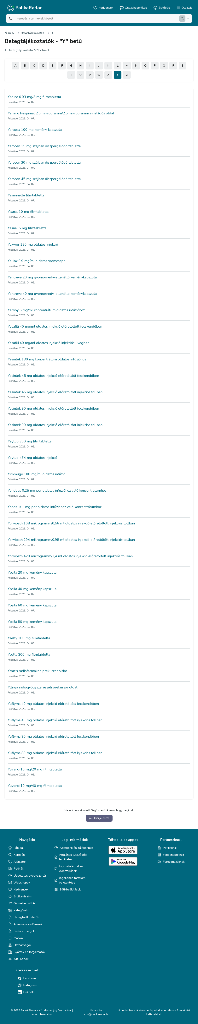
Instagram (30, 985)
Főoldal (9, 33)
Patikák (19, 869)
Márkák (18, 938)
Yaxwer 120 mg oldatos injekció (33, 244)
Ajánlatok (20, 862)
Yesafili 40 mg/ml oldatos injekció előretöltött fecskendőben (55, 326)
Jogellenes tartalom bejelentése (72, 880)
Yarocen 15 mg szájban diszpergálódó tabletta (44, 146)
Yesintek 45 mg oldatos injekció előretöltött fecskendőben (53, 375)
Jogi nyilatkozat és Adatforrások (71, 868)
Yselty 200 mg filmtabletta (29, 654)
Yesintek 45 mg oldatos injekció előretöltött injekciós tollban (55, 392)
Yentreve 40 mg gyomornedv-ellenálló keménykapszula (52, 293)
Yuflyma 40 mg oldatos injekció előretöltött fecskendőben (53, 703)
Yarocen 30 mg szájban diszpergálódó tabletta (44, 162)
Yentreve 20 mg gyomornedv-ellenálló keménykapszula (52, 277)
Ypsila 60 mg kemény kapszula (32, 605)
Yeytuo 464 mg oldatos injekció (32, 457)
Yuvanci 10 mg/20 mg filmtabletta (35, 769)
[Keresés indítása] (182, 18)
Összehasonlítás (25, 903)
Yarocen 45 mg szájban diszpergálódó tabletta (44, 179)
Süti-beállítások (70, 889)
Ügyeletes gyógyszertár (30, 875)
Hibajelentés (101, 818)
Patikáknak (170, 848)
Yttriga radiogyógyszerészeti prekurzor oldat (42, 687)
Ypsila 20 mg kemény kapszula (32, 572)
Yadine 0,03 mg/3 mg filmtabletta (34, 97)
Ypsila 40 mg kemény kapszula (32, 589)
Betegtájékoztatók (32, 33)
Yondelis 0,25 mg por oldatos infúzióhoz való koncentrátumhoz (57, 490)
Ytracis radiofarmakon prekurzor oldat (37, 671)
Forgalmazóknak (174, 862)
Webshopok (22, 882)
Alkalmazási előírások (28, 924)
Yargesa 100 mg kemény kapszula (35, 129)
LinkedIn (28, 992)
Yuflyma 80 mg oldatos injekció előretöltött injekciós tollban (55, 753)
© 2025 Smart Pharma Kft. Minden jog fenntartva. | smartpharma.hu (42, 1012)
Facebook (29, 978)
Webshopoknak (173, 855)
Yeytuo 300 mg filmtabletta (29, 441)
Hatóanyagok (23, 945)
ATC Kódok (21, 959)
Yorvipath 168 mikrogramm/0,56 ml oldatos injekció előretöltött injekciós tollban (71, 523)
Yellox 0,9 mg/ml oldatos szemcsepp (37, 261)
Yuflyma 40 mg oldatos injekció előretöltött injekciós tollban (55, 720)
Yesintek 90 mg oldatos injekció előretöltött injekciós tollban (55, 425)
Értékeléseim (23, 896)
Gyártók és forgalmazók (29, 952)
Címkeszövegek (24, 931)
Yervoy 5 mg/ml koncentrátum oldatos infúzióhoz (46, 310)
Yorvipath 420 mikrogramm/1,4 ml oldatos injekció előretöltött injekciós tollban (70, 556)
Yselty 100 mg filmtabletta (29, 638)
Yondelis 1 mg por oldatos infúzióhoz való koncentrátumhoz (55, 507)
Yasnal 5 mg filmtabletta (27, 228)
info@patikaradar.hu (96, 1014)
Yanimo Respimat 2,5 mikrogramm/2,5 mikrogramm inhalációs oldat (61, 113)
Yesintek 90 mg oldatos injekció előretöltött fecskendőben (53, 408)
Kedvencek (21, 889)
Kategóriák (21, 910)
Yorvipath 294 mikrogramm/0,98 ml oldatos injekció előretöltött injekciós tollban (71, 539)
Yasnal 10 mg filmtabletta (28, 211)
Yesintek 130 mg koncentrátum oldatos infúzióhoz (47, 359)
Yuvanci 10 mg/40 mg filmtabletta (35, 785)
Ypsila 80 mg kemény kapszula (32, 621)
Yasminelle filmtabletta (26, 195)
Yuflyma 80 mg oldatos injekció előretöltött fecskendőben (53, 736)
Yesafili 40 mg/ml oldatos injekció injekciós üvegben (48, 343)
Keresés (19, 855)
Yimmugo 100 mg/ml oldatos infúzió (36, 474)
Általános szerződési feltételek (73, 857)
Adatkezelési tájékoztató (77, 848)
